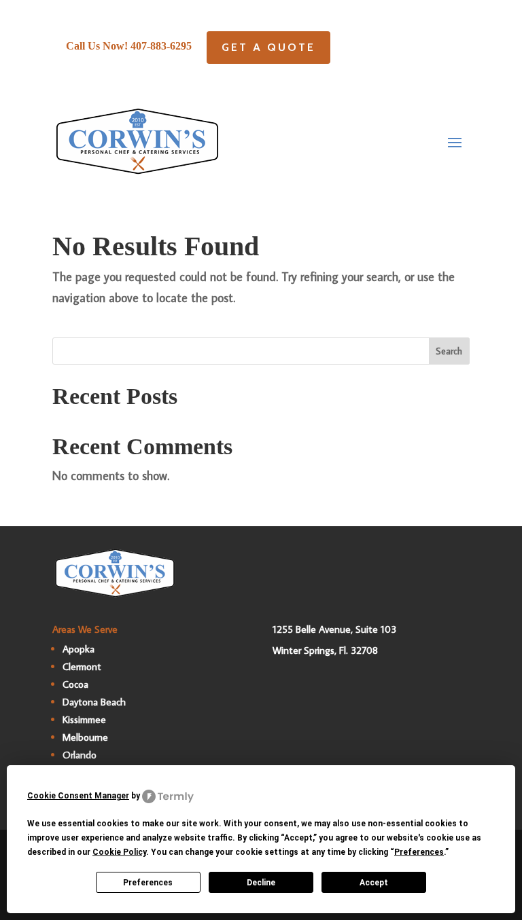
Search (449, 351)
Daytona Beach (94, 701)
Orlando (80, 754)
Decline (261, 882)
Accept (374, 882)
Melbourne (85, 737)
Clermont (82, 666)
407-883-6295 (161, 46)
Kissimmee (84, 719)
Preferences (148, 882)
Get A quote (268, 47)
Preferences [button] (419, 852)
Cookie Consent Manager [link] (78, 796)
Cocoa (75, 684)
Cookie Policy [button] (119, 852)
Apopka (78, 648)
